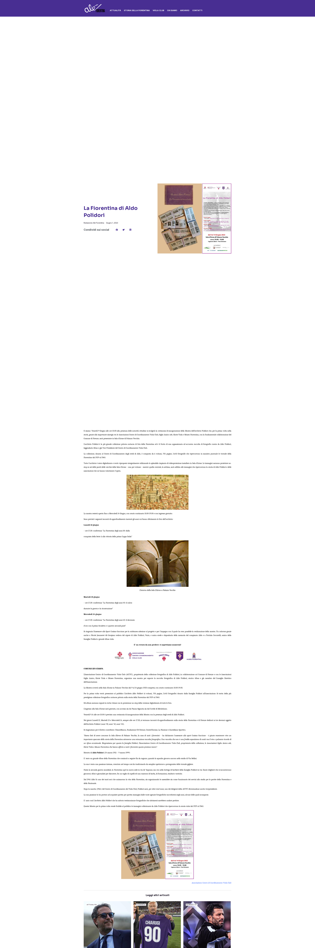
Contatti (197, 10)
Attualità (115, 10)
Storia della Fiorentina (137, 10)
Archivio (184, 10)
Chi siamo (172, 10)
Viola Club (158, 10)
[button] (230, 8)
